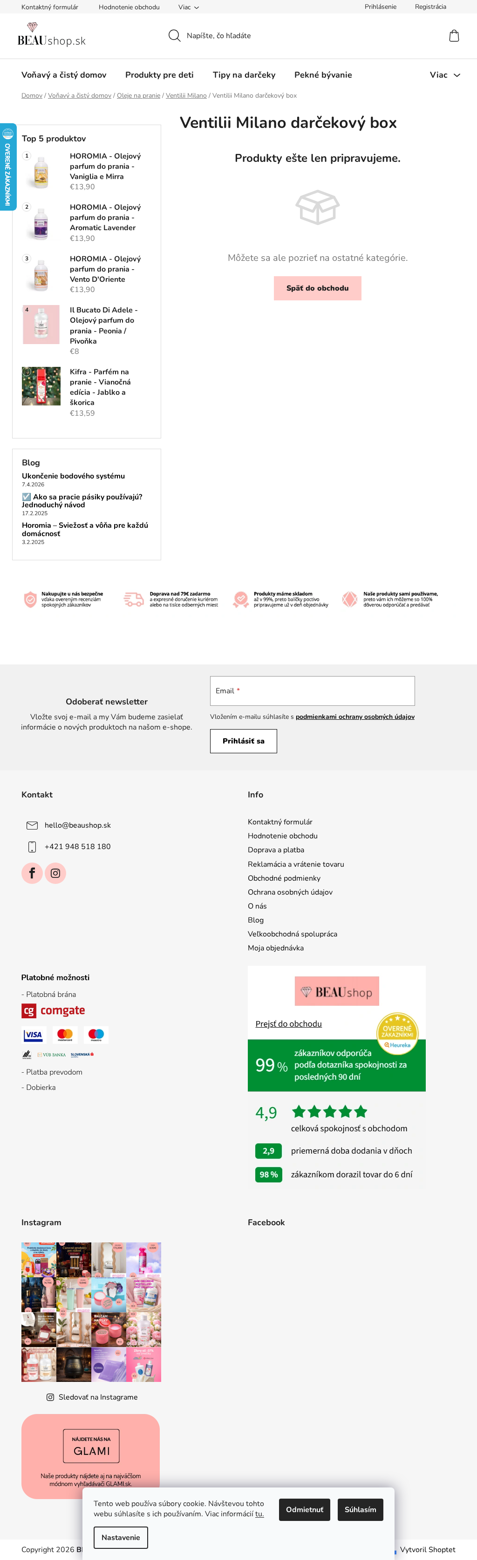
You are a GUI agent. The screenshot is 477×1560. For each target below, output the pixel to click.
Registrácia (430, 6)
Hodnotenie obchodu (129, 7)
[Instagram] (55, 873)
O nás (257, 906)
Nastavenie (121, 1538)
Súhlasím (360, 1510)
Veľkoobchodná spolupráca (292, 934)
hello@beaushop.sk (78, 825)
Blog (256, 920)
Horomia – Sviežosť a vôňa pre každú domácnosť (85, 530)
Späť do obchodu (317, 288)
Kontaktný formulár (49, 7)
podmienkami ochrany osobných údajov (355, 716)
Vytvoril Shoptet (428, 1550)
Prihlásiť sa (244, 741)
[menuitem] (64, 75)
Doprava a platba (276, 850)
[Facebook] (32, 873)
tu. (259, 1514)
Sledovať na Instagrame (98, 1397)
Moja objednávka (276, 948)
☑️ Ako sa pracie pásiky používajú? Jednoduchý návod (82, 501)
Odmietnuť (304, 1510)
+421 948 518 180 (78, 847)
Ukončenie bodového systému (73, 476)
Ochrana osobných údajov (290, 892)
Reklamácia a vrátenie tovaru (296, 864)
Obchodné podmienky (284, 878)
